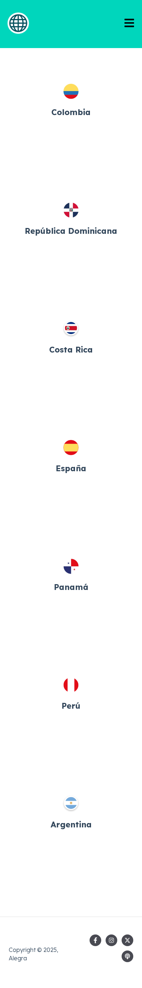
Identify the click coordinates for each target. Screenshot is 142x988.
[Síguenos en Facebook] (95, 940)
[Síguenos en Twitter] (127, 940)
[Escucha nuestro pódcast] (127, 956)
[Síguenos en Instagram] (111, 940)
